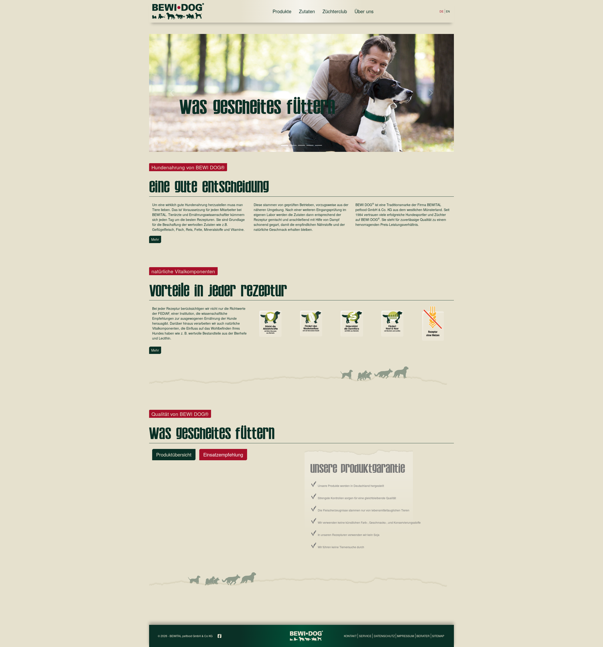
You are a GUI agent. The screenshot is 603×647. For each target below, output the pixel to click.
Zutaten (307, 11)
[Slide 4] (310, 145)
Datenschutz (384, 636)
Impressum (405, 636)
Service (365, 636)
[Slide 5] (318, 145)
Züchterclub (334, 11)
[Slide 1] (284, 145)
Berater (423, 636)
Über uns (364, 11)
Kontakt (350, 636)
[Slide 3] (301, 145)
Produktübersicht (173, 454)
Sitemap (438, 636)
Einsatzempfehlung (223, 454)
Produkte (282, 11)
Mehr (155, 239)
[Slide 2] (293, 145)
